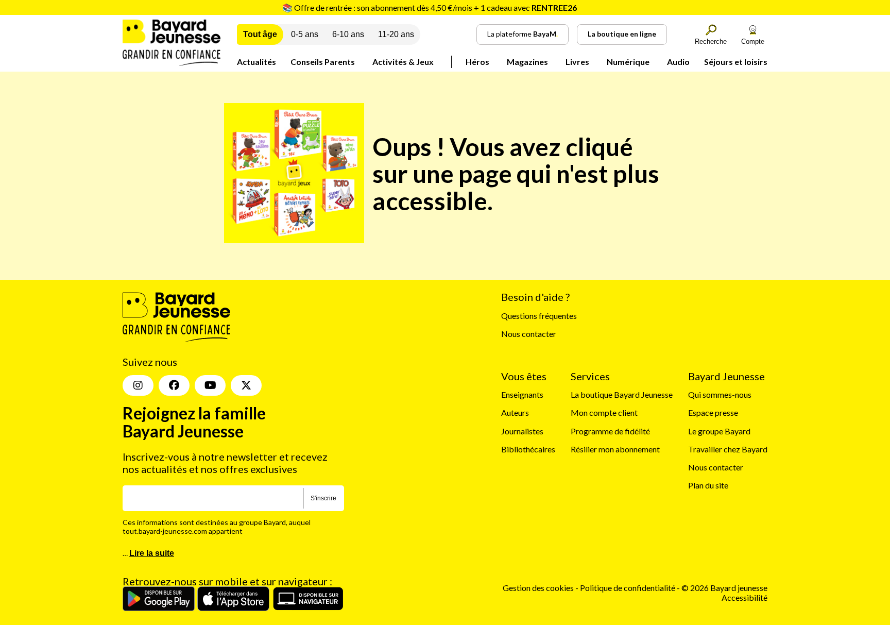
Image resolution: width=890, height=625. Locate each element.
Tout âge (260, 34)
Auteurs (515, 412)
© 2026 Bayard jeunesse (724, 588)
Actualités (256, 61)
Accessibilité (744, 597)
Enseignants (522, 394)
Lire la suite (151, 553)
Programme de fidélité (610, 431)
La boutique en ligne (622, 33)
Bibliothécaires (528, 449)
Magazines (527, 61)
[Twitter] (246, 385)
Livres (577, 61)
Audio (678, 61)
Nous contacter (528, 334)
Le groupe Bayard (719, 431)
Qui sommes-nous (719, 394)
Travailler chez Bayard (727, 449)
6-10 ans (348, 34)
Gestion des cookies (538, 588)
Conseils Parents (322, 61)
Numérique (628, 61)
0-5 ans (304, 34)
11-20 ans (396, 34)
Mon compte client (604, 412)
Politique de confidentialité (628, 588)
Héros (477, 61)
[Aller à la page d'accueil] (171, 62)
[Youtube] (210, 385)
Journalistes (522, 431)
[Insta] (138, 385)
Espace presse (713, 412)
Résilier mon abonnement (615, 449)
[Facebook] (174, 385)
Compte (752, 41)
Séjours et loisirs (735, 61)
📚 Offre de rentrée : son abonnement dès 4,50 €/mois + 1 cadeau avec (429, 7)
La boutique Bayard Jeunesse (622, 394)
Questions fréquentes (539, 315)
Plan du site (708, 485)
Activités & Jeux (403, 61)
